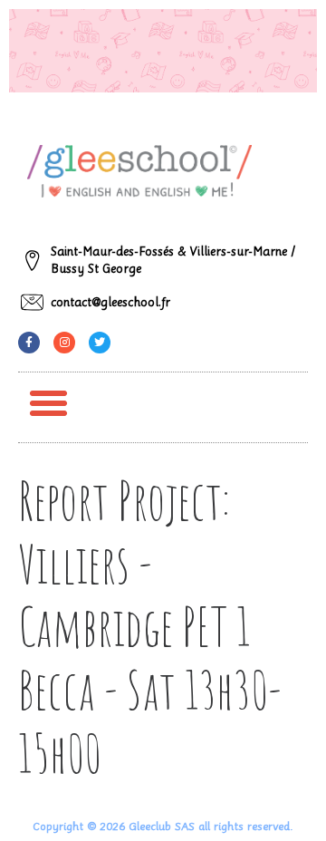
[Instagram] (64, 342)
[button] (49, 403)
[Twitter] (99, 342)
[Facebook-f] (29, 342)
